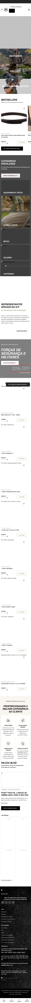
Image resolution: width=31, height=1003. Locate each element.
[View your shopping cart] (29, 10)
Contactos (4, 946)
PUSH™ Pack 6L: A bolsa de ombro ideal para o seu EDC (14, 794)
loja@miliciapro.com (7, 965)
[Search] (12, 11)
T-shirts (3, 451)
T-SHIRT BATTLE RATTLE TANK (10, 530)
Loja (2, 909)
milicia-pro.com (15, 789)
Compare (24, 112)
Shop (4, 1001)
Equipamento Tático (10, 681)
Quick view (24, 115)
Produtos (4, 789)
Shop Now (15, 59)
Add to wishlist (24, 108)
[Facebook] (2, 902)
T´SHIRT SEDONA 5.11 (7, 453)
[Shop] (4, 1000)
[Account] (11, 1000)
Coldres (3, 681)
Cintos (2, 133)
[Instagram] (6, 902)
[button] (8, 331)
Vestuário (7, 133)
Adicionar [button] (21, 688)
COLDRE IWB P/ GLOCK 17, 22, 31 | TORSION (13, 683)
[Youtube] (13, 902)
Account (11, 1001)
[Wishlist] (27, 1000)
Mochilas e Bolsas (9, 413)
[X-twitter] (9, 902)
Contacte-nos (21, 753)
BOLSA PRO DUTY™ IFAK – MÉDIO (10, 415)
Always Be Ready (22, 331)
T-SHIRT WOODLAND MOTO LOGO (10, 492)
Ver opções (22, 142)
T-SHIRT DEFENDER (6, 568)
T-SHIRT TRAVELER (6, 645)
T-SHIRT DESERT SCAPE (8, 607)
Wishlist (27, 1001)
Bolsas (2, 413)
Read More (4, 803)
